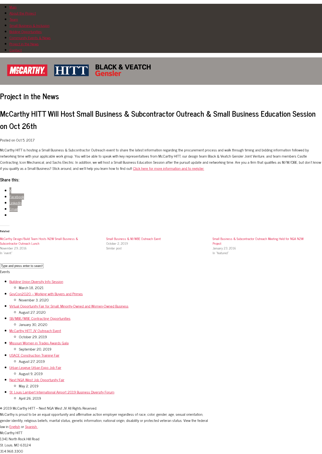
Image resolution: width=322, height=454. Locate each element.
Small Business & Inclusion (29, 25)
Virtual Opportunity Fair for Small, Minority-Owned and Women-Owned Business (68, 306)
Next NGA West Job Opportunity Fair (36, 380)
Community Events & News (30, 37)
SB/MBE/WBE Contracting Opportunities (39, 318)
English (14, 426)
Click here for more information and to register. (168, 168)
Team (13, 19)
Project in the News (24, 44)
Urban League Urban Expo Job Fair (35, 367)
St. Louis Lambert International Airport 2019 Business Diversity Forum (61, 392)
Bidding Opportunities (25, 31)
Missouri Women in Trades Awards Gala (39, 343)
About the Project (22, 13)
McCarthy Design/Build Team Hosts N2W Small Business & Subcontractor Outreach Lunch (39, 241)
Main (13, 7)
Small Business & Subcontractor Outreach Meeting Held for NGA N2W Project (258, 241)
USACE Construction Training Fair (34, 355)
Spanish (31, 426)
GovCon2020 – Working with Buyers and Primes (46, 294)
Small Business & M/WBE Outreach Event (133, 238)
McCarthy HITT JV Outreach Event (35, 330)
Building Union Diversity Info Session (36, 281)
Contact (15, 50)
